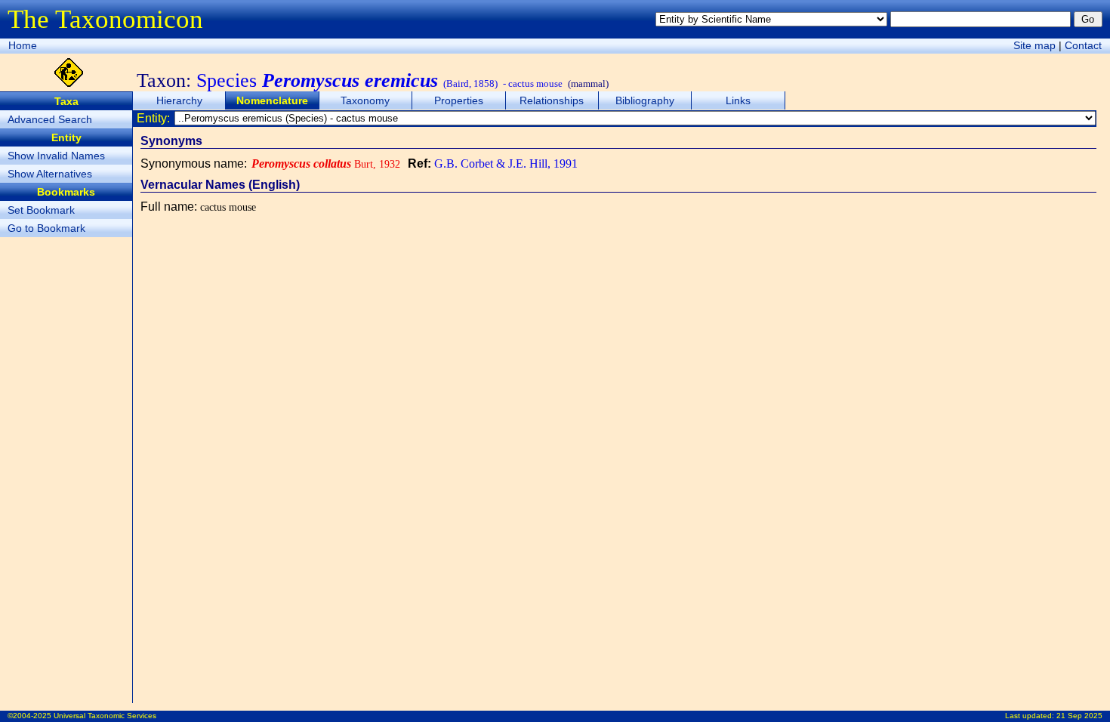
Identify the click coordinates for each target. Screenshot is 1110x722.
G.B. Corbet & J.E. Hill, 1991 (506, 163)
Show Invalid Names (56, 156)
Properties (458, 100)
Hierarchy (179, 100)
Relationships (552, 100)
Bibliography (644, 100)
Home (22, 45)
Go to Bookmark (46, 228)
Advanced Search (50, 119)
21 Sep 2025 (1079, 715)
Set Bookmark (41, 210)
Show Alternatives (50, 174)
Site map (1034, 45)
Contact (1083, 45)
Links (738, 100)
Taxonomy (365, 100)
